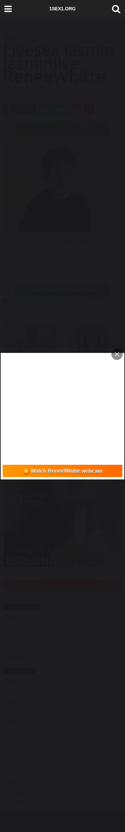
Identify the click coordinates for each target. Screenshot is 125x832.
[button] (114, 9)
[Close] (117, 354)
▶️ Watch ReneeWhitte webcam (62, 471)
